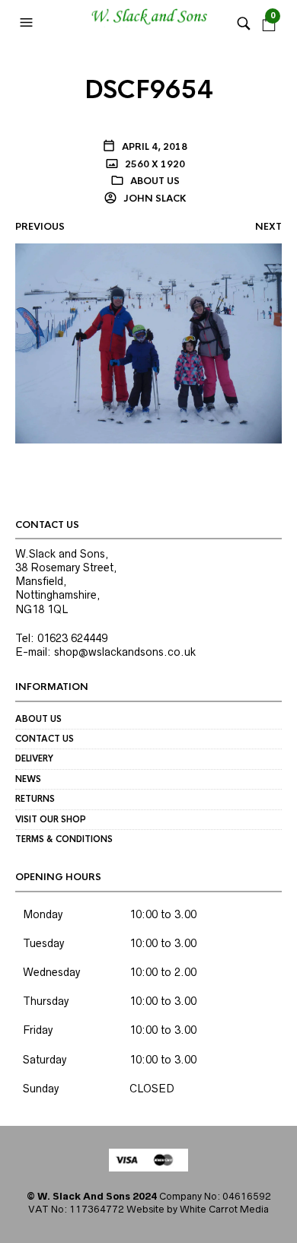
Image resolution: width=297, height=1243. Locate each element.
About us (155, 181)
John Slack (154, 198)
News (28, 779)
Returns (35, 798)
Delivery (34, 758)
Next (268, 227)
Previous (40, 227)
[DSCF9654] (148, 342)
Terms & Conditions (64, 839)
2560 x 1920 (154, 164)
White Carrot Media (224, 1209)
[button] (28, 23)
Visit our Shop (50, 819)
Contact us (44, 738)
